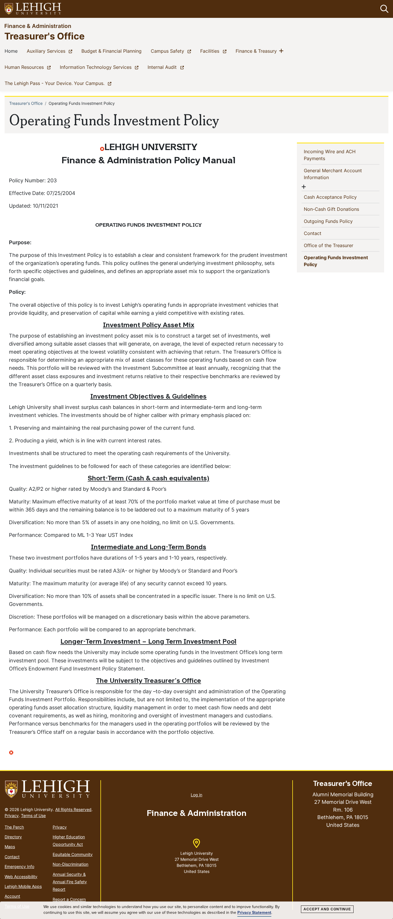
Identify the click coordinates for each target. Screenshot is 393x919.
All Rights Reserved (73, 809)
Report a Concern (69, 899)
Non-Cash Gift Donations (341, 209)
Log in (196, 794)
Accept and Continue (327, 909)
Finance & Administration (37, 25)
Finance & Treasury (257, 51)
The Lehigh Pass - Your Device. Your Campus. (59, 83)
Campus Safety (172, 51)
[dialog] (196, 910)
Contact (322, 233)
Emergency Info (19, 866)
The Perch (14, 827)
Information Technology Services (100, 67)
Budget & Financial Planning (112, 51)
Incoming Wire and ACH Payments (330, 155)
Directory (13, 837)
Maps (10, 846)
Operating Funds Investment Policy (336, 261)
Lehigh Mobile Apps (23, 886)
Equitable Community (73, 854)
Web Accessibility (21, 876)
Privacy (12, 815)
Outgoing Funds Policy (337, 221)
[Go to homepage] (50, 789)
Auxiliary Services (51, 51)
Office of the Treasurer (338, 245)
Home (12, 51)
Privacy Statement (254, 912)
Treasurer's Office (44, 35)
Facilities (214, 51)
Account (12, 896)
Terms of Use (33, 815)
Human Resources (29, 67)
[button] (383, 9)
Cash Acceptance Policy (339, 197)
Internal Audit (167, 67)
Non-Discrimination (70, 864)
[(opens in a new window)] (33, 9)
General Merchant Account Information (333, 174)
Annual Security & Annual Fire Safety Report (70, 881)
